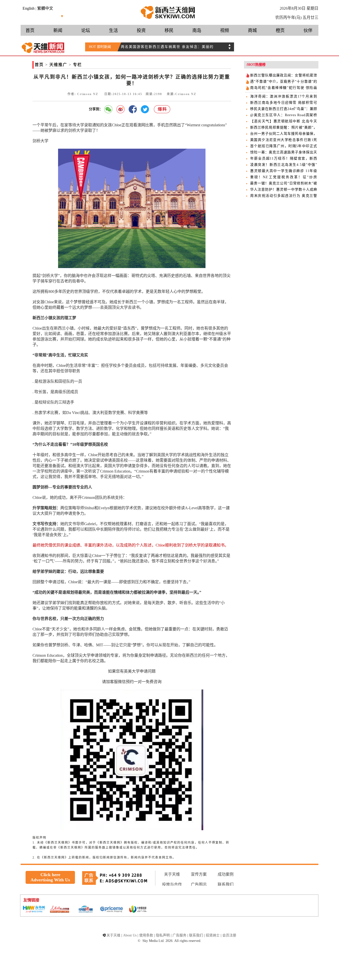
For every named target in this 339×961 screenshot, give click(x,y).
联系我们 (226, 884)
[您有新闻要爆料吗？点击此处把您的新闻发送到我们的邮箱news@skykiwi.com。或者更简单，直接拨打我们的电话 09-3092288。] (162, 109)
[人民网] (59, 909)
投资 (141, 30)
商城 (252, 30)
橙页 (280, 30)
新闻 (57, 30)
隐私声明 (163, 935)
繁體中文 (45, 8)
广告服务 (179, 935)
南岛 (196, 30)
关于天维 (172, 874)
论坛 (85, 30)
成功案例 (226, 874)
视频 (224, 30)
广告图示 (199, 884)
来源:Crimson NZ (181, 94)
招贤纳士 (213, 935)
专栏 (77, 65)
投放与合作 (172, 884)
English (28, 8)
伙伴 (308, 30)
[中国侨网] (85, 909)
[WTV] (137, 909)
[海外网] (33, 909)
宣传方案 (199, 874)
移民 (169, 30)
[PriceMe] (111, 909)
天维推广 (58, 65)
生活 (113, 30)
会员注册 (229, 935)
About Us (129, 935)
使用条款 (146, 935)
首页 (30, 30)
